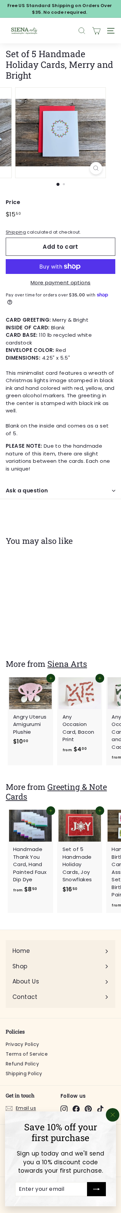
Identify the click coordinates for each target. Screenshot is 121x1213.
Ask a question (27, 490)
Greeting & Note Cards (56, 791)
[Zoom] (96, 168)
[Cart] (96, 31)
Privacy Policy (22, 1044)
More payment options (61, 282)
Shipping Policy (24, 1073)
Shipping (16, 232)
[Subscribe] (96, 1189)
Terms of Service (27, 1054)
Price (13, 202)
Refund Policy (22, 1063)
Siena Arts (67, 663)
